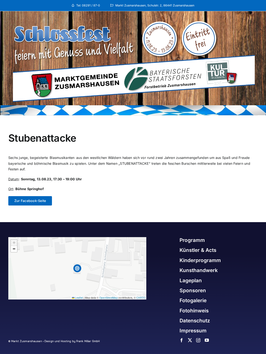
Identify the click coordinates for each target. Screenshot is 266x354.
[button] (77, 268)
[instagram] (198, 340)
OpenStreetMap (108, 297)
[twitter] (190, 340)
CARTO (140, 297)
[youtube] (207, 340)
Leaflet (78, 297)
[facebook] (182, 340)
